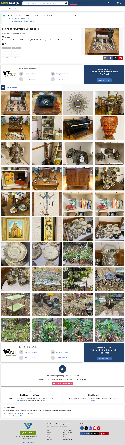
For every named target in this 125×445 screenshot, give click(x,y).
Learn (49, 432)
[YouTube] (94, 428)
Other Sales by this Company (19, 18)
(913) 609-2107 (30, 79)
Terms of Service (68, 430)
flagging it (93, 400)
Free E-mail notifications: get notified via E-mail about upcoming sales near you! (62, 425)
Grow (49, 435)
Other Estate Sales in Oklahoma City (21, 21)
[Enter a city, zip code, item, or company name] (66, 3)
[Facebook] (82, 428)
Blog (48, 437)
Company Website (31, 74)
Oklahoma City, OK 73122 (25, 413)
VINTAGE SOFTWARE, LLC (33, 436)
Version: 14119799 (28, 443)
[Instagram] (90, 428)
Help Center (67, 437)
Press (65, 435)
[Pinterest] (98, 428)
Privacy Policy (67, 432)
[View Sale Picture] (15, 103)
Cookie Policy (67, 439)
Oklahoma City (18, 416)
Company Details (62, 74)
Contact (49, 439)
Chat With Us (30, 433)
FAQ (48, 430)
